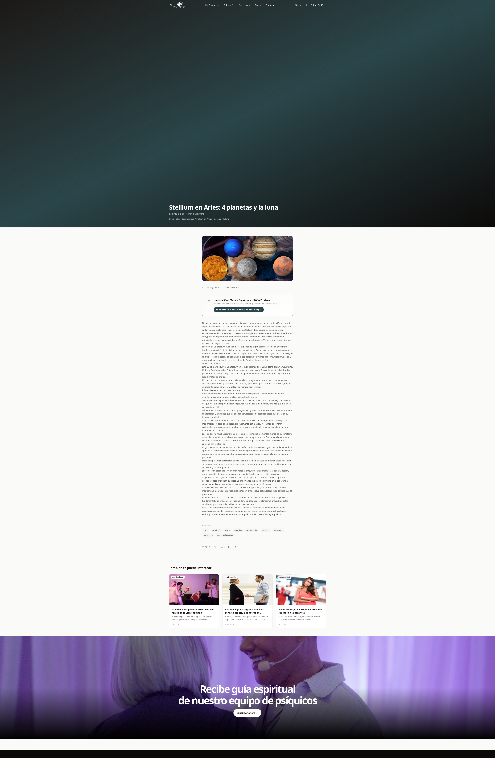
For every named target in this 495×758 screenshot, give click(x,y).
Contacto (270, 5)
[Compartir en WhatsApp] (228, 546)
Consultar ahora (246, 712)
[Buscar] (306, 5)
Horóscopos (211, 5)
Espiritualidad (188, 219)
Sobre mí (228, 5)
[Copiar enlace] (235, 546)
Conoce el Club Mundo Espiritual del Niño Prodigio (238, 309)
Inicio (171, 219)
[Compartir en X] (222, 546)
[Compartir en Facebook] (215, 546)
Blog (257, 5)
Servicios (243, 5)
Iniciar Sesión (317, 5)
